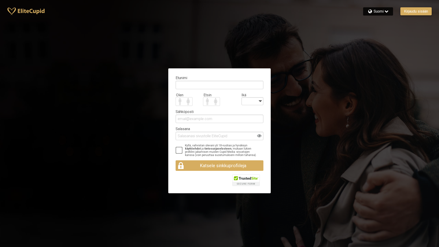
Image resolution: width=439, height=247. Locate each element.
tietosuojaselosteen (217, 148)
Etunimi (181, 78)
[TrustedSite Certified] (246, 180)
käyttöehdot (193, 148)
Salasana (183, 129)
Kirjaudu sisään (416, 11)
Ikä (243, 95)
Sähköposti (185, 112)
